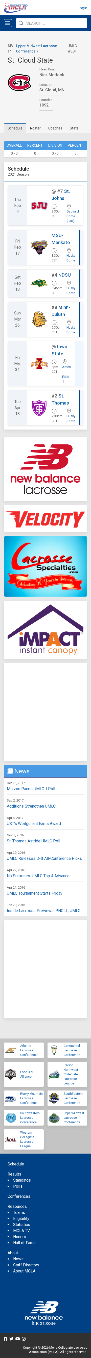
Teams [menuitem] (19, 1212)
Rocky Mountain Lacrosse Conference (31, 1098)
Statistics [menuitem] (21, 1224)
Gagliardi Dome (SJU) (73, 216)
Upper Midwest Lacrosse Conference (74, 1117)
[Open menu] (8, 23)
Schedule (15, 128)
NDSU (64, 275)
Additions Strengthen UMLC (31, 806)
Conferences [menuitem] (19, 1196)
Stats (74, 128)
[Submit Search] (21, 23)
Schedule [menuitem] (16, 1164)
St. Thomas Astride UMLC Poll (33, 841)
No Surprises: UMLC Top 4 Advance (38, 875)
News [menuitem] (18, 1259)
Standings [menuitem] (22, 1180)
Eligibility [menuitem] (21, 1218)
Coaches (55, 128)
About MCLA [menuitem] (24, 1271)
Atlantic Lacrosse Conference (28, 1050)
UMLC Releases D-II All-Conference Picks (44, 858)
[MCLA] (16, 8)
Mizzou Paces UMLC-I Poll (31, 788)
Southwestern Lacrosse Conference (30, 1117)
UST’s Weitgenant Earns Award (34, 823)
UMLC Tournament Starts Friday (34, 893)
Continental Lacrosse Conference (72, 1050)
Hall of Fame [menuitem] (24, 1242)
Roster (35, 128)
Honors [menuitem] (19, 1236)
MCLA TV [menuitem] (21, 1230)
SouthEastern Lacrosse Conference (73, 1098)
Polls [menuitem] (17, 1186)
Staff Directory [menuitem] (26, 1265)
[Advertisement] (45, 712)
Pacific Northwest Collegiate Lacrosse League (71, 1074)
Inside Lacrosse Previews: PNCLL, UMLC (43, 910)
